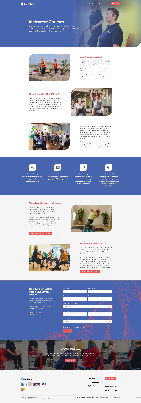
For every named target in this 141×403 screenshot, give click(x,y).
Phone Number (93, 296)
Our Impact (87, 3)
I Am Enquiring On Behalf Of (71, 303)
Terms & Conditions (80, 397)
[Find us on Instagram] (109, 390)
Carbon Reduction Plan (115, 397)
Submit (67, 331)
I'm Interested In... (68, 318)
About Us (94, 3)
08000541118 (34, 314)
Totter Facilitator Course (90, 271)
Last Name (91, 288)
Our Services (77, 3)
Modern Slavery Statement (102, 397)
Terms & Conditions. (80, 327)
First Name (66, 288)
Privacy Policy (68, 327)
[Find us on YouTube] (116, 390)
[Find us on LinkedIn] (112, 390)
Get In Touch (115, 3)
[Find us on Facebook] (106, 390)
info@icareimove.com (37, 312)
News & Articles (103, 3)
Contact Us (70, 360)
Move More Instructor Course (40, 233)
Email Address (67, 296)
